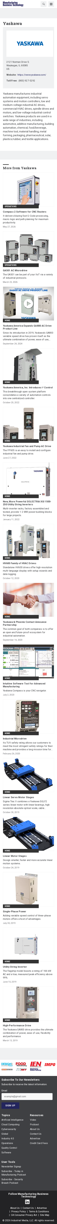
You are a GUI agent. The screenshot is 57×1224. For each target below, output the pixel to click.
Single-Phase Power (14, 911)
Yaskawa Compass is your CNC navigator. (24, 690)
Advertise (42, 1208)
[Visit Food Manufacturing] (21, 1064)
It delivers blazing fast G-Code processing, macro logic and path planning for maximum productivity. (26, 219)
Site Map (44, 1215)
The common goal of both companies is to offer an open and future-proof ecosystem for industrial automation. (28, 632)
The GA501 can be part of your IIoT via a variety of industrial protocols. (28, 276)
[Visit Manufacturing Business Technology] (35, 1069)
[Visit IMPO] (50, 1064)
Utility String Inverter (15, 966)
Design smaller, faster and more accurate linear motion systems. (28, 862)
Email (4, 1091)
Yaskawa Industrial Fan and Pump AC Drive (27, 446)
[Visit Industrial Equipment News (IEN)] (35, 1064)
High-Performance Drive (17, 1025)
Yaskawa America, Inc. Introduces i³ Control (28, 387)
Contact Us (28, 1208)
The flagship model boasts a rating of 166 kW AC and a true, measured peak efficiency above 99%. (27, 974)
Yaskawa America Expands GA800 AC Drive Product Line (27, 327)
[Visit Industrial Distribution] (7, 1069)
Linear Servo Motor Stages (18, 797)
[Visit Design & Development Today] (7, 1064)
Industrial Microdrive (15, 738)
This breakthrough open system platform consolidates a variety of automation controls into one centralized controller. (27, 395)
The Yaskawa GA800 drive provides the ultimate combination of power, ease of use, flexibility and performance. (28, 1033)
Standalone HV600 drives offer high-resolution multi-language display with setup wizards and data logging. (27, 571)
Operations (10, 206)
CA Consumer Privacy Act (24, 1215)
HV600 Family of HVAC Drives (19, 563)
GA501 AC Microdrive (15, 270)
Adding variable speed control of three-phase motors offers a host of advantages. (27, 917)
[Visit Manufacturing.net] (21, 1069)
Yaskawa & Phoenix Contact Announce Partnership (25, 623)
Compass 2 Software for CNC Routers (24, 211)
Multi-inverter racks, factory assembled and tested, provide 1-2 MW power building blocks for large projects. (27, 512)
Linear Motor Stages (15, 856)
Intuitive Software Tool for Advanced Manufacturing (24, 685)
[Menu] (51, 4)
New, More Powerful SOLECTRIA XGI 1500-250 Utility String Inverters (27, 503)
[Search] (43, 4)
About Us (15, 1208)
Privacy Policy (18, 1211)
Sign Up (10, 1105)
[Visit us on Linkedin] (27, 1202)
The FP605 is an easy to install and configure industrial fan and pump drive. (27, 452)
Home (7, 320)
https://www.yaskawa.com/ (32, 74)
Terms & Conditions (39, 1211)
